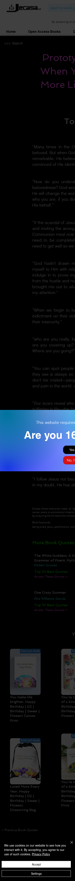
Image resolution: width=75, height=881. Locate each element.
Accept (36, 864)
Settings (36, 873)
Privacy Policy (41, 854)
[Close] (69, 845)
